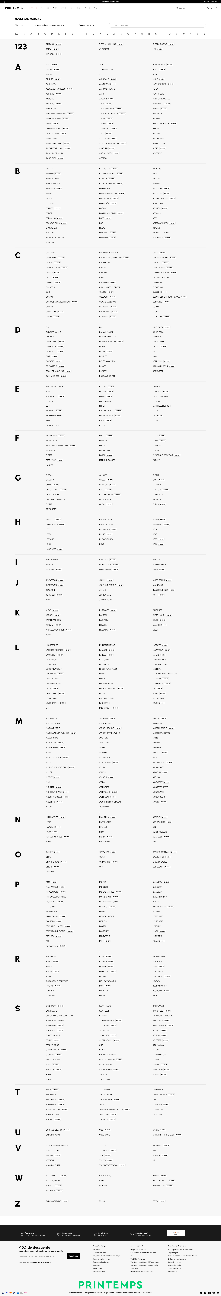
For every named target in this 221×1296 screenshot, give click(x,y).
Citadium (96, 1265)
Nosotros (96, 1250)
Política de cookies (75, 1293)
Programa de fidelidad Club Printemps (106, 1256)
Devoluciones (103, 1233)
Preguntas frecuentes (138, 1250)
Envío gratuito (67, 1233)
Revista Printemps (174, 1262)
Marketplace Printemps (101, 1259)
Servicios (214, 2)
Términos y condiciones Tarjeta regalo (144, 1265)
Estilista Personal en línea (177, 1259)
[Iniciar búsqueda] (177, 8)
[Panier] (216, 7)
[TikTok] (209, 1292)
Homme (21, 16)
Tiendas (206, 2)
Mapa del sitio (109, 1293)
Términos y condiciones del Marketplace (145, 1262)
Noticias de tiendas (174, 1265)
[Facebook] (201, 1292)
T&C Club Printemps (138, 1259)
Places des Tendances (101, 1262)
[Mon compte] (207, 7)
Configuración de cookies (93, 1293)
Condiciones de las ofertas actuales (143, 1253)
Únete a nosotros (99, 1272)
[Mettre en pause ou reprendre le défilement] (5, 2)
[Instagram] (205, 1292)
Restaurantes (172, 1272)
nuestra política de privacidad (41, 1262)
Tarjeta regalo (173, 1253)
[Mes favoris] (211, 7)
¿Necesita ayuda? (141, 1233)
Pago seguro (29, 1233)
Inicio (16, 16)
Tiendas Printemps (99, 1253)
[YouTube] (217, 1292)
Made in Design (98, 1268)
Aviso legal (134, 1268)
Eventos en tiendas (174, 1268)
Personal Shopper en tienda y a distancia (182, 1256)
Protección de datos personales (142, 1272)
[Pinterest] (213, 1292)
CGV (132, 1256)
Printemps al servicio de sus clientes (180, 1250)
